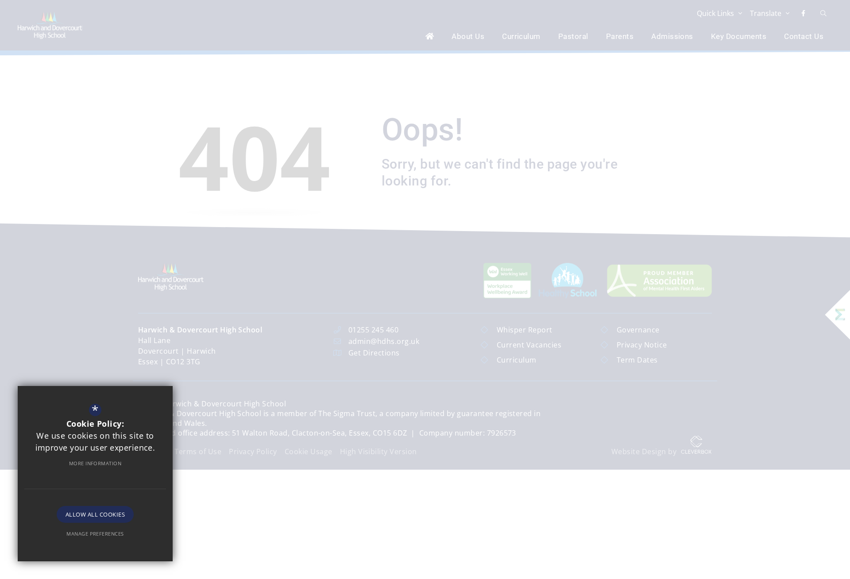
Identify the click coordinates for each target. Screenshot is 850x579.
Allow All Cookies (95, 514)
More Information (95, 463)
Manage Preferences (95, 533)
